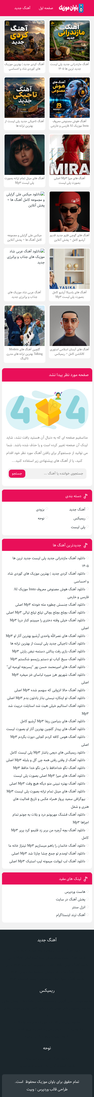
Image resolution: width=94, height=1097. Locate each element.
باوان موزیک (46, 1082)
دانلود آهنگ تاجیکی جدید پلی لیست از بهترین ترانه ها (47, 643)
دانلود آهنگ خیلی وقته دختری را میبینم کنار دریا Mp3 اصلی (47, 965)
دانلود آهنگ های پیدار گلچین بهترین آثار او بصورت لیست (45, 729)
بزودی (40, 509)
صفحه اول (46, 8)
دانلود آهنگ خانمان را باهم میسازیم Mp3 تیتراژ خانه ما (47, 845)
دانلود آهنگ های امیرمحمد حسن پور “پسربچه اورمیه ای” (46, 667)
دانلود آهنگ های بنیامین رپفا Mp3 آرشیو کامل (52, 721)
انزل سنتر (78, 907)
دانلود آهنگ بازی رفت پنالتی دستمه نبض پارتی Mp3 (48, 651)
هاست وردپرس (75, 892)
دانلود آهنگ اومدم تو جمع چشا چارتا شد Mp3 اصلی (48, 853)
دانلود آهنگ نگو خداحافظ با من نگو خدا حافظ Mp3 (49, 768)
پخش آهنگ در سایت (70, 899)
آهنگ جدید (22, 8)
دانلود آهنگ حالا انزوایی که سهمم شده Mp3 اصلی (49, 690)
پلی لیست (78, 527)
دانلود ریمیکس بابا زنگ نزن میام (47, 1036)
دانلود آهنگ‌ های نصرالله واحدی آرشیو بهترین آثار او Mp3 (45, 636)
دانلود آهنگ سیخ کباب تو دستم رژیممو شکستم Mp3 (47, 659)
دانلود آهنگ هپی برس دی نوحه (47, 1058)
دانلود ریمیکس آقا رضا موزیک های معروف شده (47, 1022)
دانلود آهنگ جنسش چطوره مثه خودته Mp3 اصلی (50, 604)
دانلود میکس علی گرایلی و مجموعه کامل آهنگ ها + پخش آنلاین (47, 1001)
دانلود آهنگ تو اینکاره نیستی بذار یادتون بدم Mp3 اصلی (46, 698)
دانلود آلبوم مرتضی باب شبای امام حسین (47, 1065)
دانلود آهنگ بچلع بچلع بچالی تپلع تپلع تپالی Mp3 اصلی (45, 612)
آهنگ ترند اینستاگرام (70, 915)
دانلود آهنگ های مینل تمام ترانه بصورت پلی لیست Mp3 (46, 791)
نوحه (41, 518)
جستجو (17, 473)
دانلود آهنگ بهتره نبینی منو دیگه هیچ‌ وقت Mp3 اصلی (47, 783)
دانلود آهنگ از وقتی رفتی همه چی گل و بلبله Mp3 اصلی (45, 760)
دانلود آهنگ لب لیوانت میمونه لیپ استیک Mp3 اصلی (47, 861)
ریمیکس (79, 518)
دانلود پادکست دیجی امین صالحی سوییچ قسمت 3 (47, 1029)
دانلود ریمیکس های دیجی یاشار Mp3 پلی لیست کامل (47, 752)
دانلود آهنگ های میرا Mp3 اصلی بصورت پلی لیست (49, 776)
